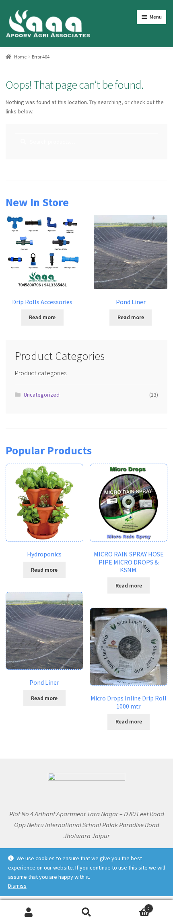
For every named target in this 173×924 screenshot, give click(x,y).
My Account (29, 912)
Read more (42, 317)
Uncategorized (42, 394)
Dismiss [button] (17, 885)
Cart (132, 906)
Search (86, 912)
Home (20, 57)
